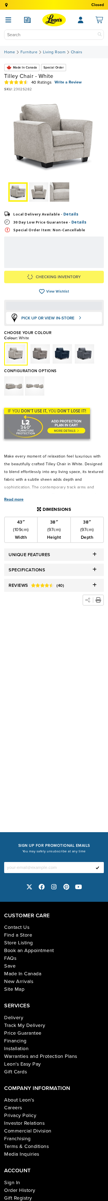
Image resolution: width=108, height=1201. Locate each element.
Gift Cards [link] (15, 1071)
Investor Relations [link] (24, 1123)
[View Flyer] (27, 20)
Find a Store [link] (18, 935)
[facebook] (41, 886)
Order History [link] (19, 1190)
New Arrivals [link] (18, 981)
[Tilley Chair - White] (40, 354)
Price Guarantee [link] (23, 1033)
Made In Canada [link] (22, 973)
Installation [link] (16, 1048)
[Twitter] (29, 886)
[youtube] (78, 886)
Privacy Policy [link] (20, 1115)
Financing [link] (15, 1040)
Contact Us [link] (16, 927)
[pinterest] (66, 886)
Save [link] (10, 965)
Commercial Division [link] (28, 1130)
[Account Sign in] (80, 20)
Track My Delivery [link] (24, 1025)
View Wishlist (42, 291)
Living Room (54, 52)
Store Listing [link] (18, 942)
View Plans (84, 264)
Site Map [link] (14, 989)
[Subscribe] (97, 867)
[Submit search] (100, 34)
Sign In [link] (12, 1182)
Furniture (29, 52)
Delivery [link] (13, 1017)
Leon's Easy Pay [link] (22, 1064)
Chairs (77, 52)
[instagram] (54, 886)
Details (71, 214)
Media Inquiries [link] (21, 1154)
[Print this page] (98, 600)
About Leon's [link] (19, 1099)
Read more (14, 499)
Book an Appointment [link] (29, 950)
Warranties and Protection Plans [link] (40, 1056)
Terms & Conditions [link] (26, 1146)
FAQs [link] (10, 958)
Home (9, 52)
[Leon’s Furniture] (54, 20)
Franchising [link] (17, 1138)
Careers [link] (13, 1107)
